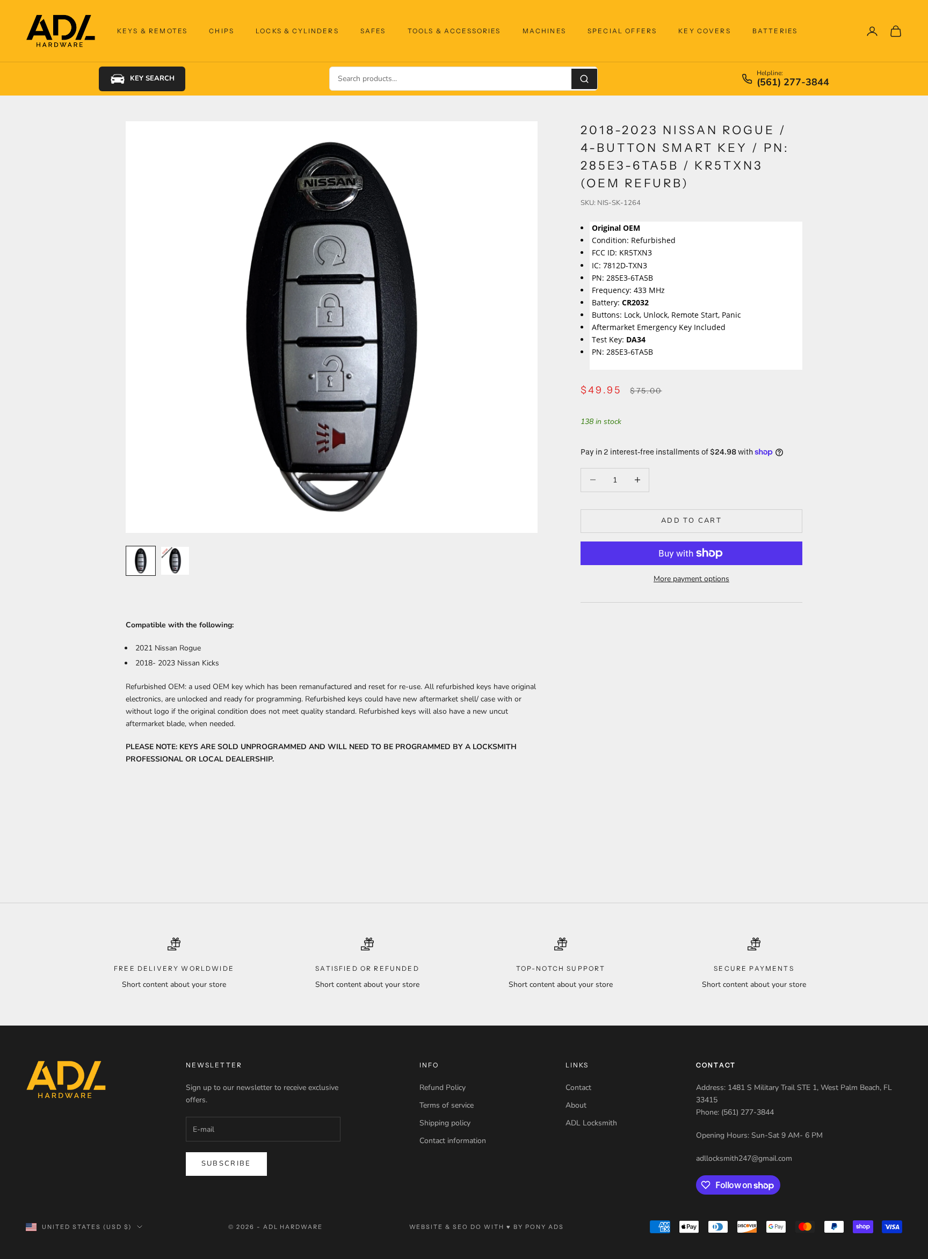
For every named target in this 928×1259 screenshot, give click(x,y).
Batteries (775, 31)
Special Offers (622, 31)
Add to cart (691, 520)
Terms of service (446, 1105)
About (576, 1105)
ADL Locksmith (591, 1123)
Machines (544, 31)
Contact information (452, 1141)
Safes (373, 31)
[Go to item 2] (175, 561)
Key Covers (704, 31)
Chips (221, 31)
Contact (578, 1087)
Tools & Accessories (454, 31)
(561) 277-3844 (793, 83)
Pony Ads (544, 1227)
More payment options (691, 579)
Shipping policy (444, 1123)
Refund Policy (442, 1087)
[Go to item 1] (141, 561)
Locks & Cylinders (297, 31)
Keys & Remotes (152, 31)
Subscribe (226, 1163)
